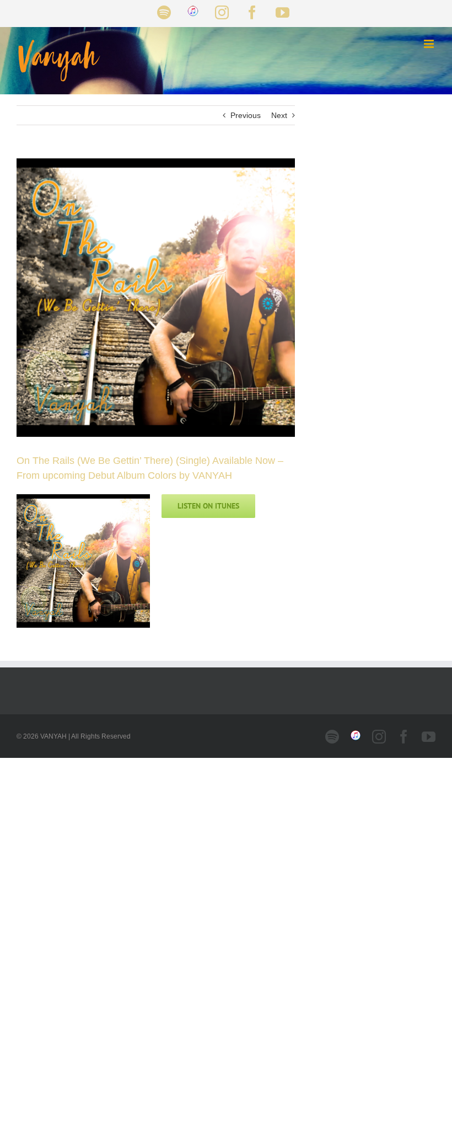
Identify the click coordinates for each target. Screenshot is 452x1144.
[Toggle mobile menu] (429, 44)
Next (279, 115)
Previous (245, 115)
